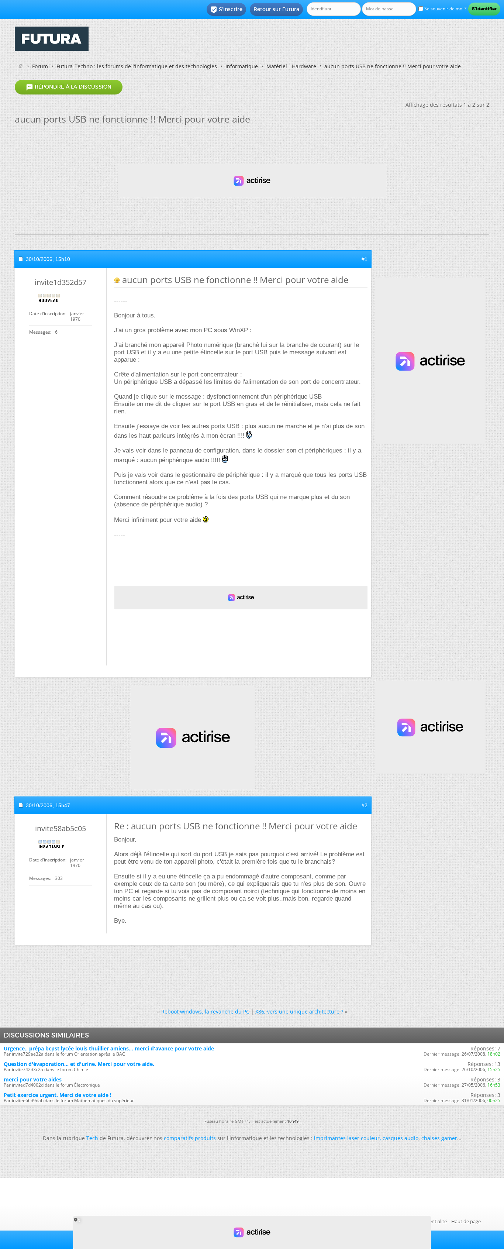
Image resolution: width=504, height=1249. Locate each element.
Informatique (241, 66)
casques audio (400, 1138)
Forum (40, 66)
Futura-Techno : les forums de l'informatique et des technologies (136, 66)
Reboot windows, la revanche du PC (205, 1011)
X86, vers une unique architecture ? (299, 1011)
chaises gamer (439, 1138)
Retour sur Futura (276, 9)
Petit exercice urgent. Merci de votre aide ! (57, 1094)
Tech (92, 1138)
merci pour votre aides (33, 1079)
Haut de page (466, 1221)
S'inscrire (226, 9)
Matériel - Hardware (291, 66)
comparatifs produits (190, 1138)
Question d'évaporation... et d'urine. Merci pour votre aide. (79, 1063)
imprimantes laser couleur (347, 1138)
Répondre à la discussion (68, 87)
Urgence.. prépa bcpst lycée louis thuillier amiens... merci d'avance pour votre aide (109, 1048)
